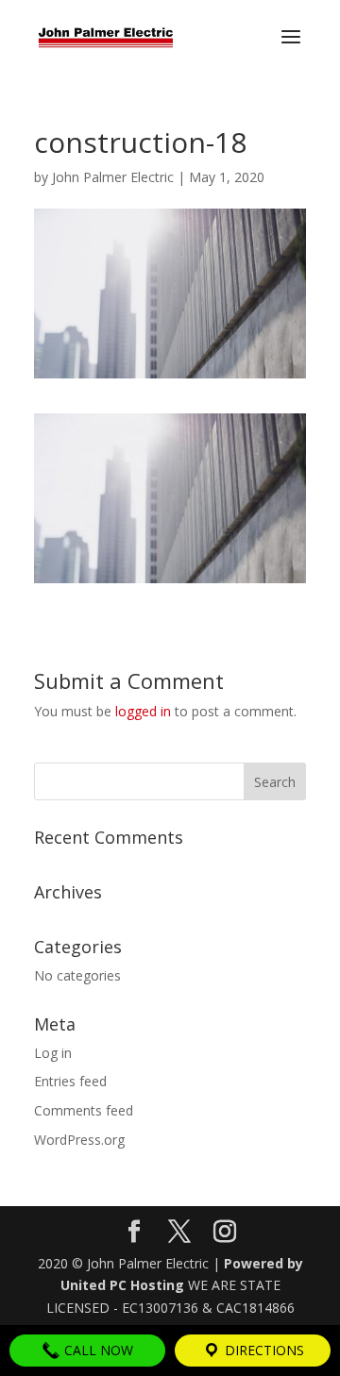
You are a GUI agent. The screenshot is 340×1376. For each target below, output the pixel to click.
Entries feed (70, 1081)
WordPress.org (79, 1140)
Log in (53, 1053)
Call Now (96, 1350)
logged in (143, 711)
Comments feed (83, 1110)
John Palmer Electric (113, 177)
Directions (262, 1350)
